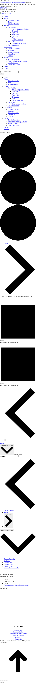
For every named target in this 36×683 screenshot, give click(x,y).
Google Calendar (9, 559)
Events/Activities (18, 632)
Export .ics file (8, 566)
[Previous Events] (20, 438)
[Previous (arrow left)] (1, 682)
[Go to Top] (18, 678)
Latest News (18, 630)
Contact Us (18, 639)
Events (6, 243)
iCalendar (7, 561)
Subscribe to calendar (7, 530)
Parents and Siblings (18, 635)
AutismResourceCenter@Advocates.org (12, 2)
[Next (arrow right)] (3, 682)
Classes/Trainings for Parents (18, 634)
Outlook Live (8, 564)
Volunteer (18, 637)
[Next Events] (5, 440)
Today (2, 443)
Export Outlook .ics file (11, 568)
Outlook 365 (8, 562)
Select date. (18, 454)
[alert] (18, 321)
